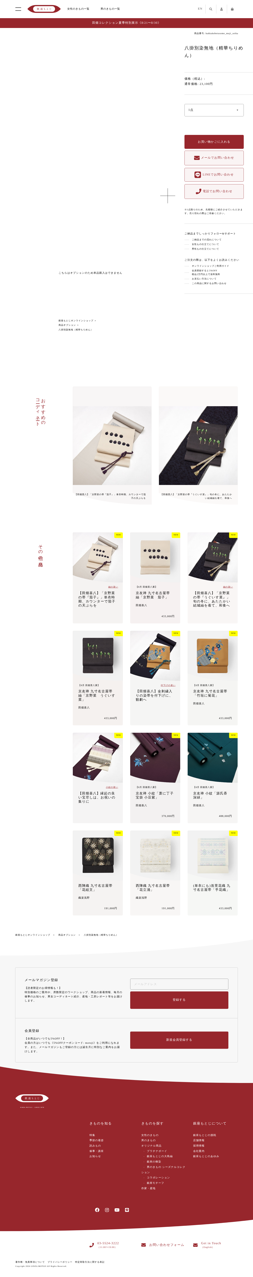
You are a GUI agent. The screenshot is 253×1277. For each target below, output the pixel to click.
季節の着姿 (96, 1140)
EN (200, 8)
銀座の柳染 (154, 1161)
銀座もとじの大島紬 (160, 1156)
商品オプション (67, 325)
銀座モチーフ (155, 1183)
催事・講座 (96, 1151)
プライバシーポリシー (60, 1262)
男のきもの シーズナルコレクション (163, 1170)
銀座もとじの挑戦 (204, 1135)
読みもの (95, 1146)
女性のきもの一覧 (78, 9)
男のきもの (148, 1140)
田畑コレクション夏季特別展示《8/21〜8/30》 (126, 22)
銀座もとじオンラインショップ (76, 320)
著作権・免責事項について (30, 1262)
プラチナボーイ (157, 1151)
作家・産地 (148, 1188)
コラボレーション (158, 1177)
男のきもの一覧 (110, 9)
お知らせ (95, 1156)
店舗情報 (199, 1140)
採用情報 (199, 1146)
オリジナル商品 (151, 1146)
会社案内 (199, 1151)
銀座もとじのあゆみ (206, 1156)
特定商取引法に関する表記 (89, 1262)
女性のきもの (150, 1135)
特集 (92, 1135)
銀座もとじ (44, 9)
